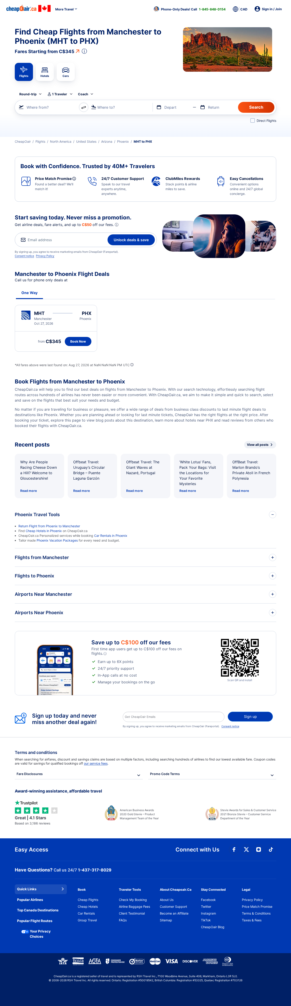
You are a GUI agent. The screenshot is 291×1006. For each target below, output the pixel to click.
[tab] (24, 72)
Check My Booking (133, 900)
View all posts (257, 445)
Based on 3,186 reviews (32, 820)
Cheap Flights (88, 900)
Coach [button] (83, 94)
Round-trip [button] (28, 94)
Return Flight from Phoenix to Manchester (49, 526)
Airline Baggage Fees (134, 906)
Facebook (208, 900)
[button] (189, 9)
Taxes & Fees (251, 920)
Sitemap (166, 920)
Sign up (250, 716)
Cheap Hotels (88, 906)
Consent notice (24, 256)
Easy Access (31, 849)
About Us (166, 900)
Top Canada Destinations (37, 910)
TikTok (206, 920)
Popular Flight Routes (34, 921)
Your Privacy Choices (40, 934)
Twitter (206, 906)
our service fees (96, 763)
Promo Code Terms (165, 774)
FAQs (123, 920)
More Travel (64, 9)
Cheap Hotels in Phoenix (44, 531)
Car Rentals (86, 913)
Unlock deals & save (131, 240)
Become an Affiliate (174, 913)
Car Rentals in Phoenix (110, 535)
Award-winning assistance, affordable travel (58, 791)
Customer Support (173, 906)
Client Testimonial (132, 913)
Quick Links (26, 889)
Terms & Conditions (256, 913)
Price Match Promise (257, 906)
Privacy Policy (45, 256)
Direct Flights (266, 121)
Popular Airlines (30, 900)
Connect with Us (197, 849)
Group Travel (87, 920)
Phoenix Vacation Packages (57, 540)
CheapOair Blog (212, 927)
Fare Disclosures (30, 774)
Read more (28, 491)
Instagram (208, 913)
